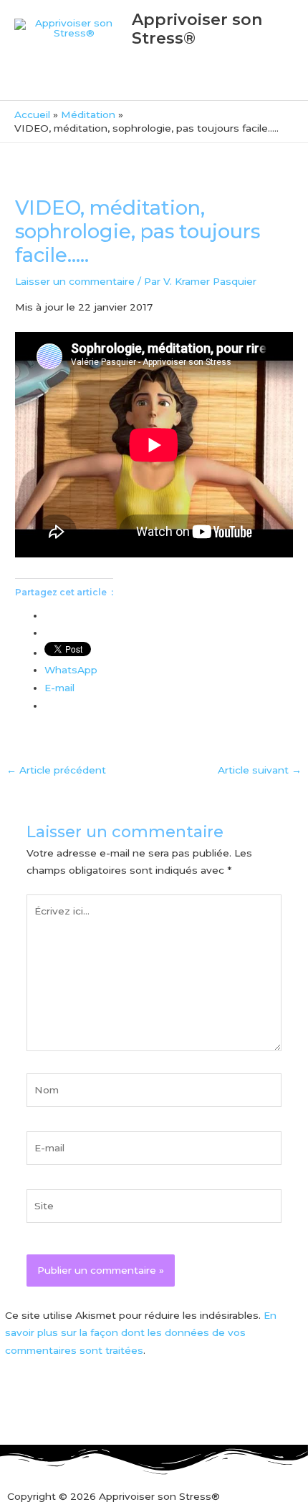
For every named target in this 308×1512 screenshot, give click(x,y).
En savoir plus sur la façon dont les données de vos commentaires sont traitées (140, 1332)
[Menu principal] (153, 82)
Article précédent (56, 770)
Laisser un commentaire (75, 281)
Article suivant (260, 770)
